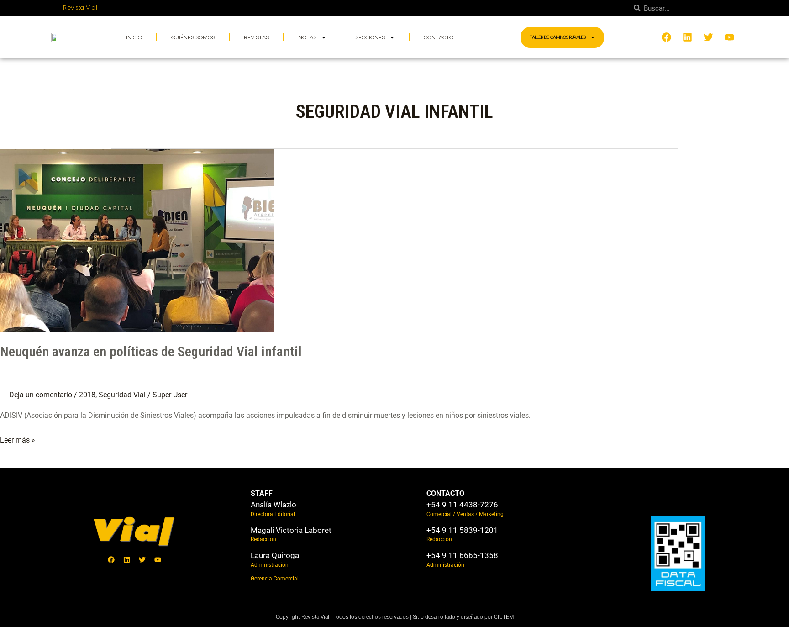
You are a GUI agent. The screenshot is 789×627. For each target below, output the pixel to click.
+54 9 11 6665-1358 (462, 555)
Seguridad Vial (122, 394)
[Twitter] (142, 560)
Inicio (134, 37)
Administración (270, 565)
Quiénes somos (193, 37)
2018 (87, 394)
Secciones (370, 37)
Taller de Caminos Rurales (558, 37)
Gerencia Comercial (275, 578)
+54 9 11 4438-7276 (462, 504)
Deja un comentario (40, 394)
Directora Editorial (273, 514)
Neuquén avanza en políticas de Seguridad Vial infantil (151, 351)
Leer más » (17, 438)
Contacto (438, 37)
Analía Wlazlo (273, 504)
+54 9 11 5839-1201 (462, 530)
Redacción (263, 539)
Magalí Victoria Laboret (291, 530)
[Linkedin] (126, 560)
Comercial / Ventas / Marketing (465, 514)
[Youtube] (157, 560)
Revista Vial (80, 8)
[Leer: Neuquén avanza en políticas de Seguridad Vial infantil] (137, 239)
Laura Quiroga (275, 555)
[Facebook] (111, 560)
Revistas (256, 37)
